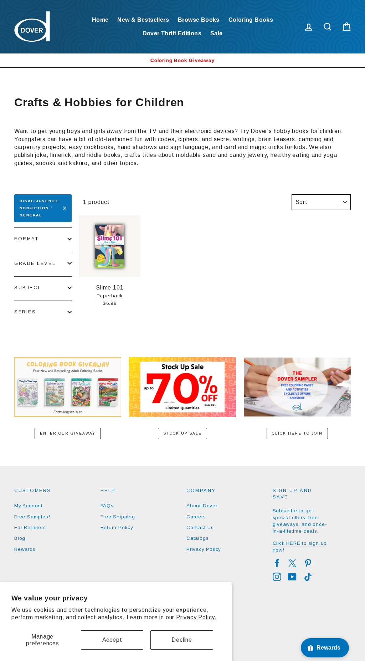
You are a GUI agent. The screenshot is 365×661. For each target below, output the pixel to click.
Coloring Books (250, 20)
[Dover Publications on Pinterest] (308, 563)
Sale (216, 33)
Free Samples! (32, 516)
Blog (19, 538)
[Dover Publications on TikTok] (308, 577)
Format (26, 238)
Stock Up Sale (182, 433)
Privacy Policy (203, 549)
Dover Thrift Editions (172, 33)
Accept (112, 640)
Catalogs (197, 538)
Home (100, 20)
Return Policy (117, 527)
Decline (181, 640)
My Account (28, 505)
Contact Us (200, 527)
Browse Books (199, 20)
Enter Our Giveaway (68, 433)
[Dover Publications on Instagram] (277, 577)
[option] (182, 60)
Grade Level (35, 263)
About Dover (201, 505)
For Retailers (30, 527)
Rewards (25, 549)
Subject (27, 287)
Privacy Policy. (196, 617)
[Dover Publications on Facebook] (277, 563)
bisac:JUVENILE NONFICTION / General (40, 208)
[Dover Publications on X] (292, 563)
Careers (196, 516)
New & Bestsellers (143, 20)
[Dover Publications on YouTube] (292, 577)
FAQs (107, 505)
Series (25, 311)
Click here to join (297, 433)
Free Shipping (118, 516)
